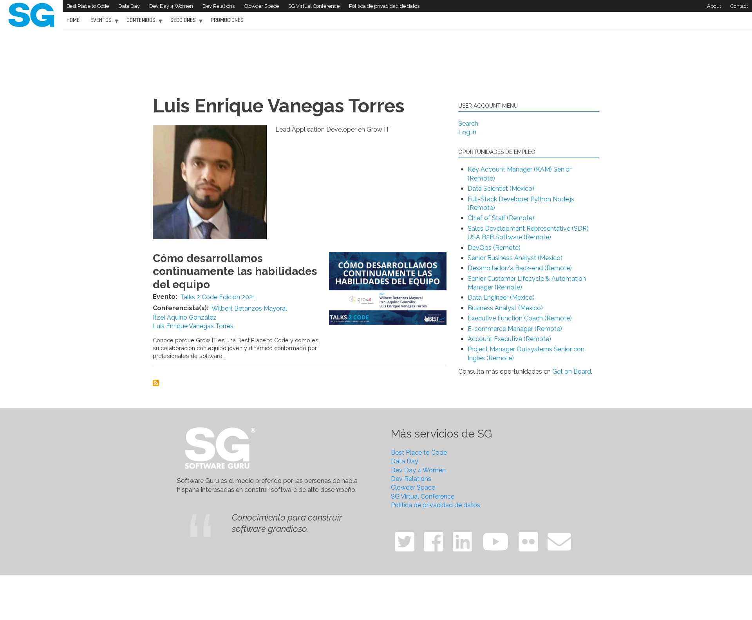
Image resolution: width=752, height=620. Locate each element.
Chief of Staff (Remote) (501, 218)
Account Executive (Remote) (509, 339)
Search (468, 123)
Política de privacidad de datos (384, 6)
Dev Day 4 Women (171, 6)
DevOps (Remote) (494, 247)
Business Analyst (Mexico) (505, 308)
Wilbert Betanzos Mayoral (249, 308)
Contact (739, 6)
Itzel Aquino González (185, 317)
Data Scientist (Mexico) (501, 188)
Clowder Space (261, 6)
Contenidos (139, 22)
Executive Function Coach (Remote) (520, 318)
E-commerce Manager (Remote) (515, 329)
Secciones (181, 22)
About (714, 6)
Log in (467, 132)
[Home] (31, 14)
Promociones (227, 20)
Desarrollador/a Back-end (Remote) (520, 268)
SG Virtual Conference (314, 6)
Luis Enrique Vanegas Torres (193, 326)
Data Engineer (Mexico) (501, 297)
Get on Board (571, 371)
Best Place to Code (88, 6)
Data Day (129, 6)
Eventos (99, 22)
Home (73, 20)
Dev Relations (218, 6)
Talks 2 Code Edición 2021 (217, 297)
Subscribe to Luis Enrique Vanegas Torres (156, 383)
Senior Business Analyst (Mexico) (515, 258)
